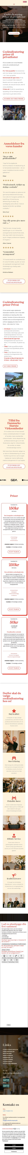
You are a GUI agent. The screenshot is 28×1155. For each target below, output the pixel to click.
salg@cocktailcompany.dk (10, 1120)
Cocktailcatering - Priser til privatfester (14, 15)
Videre (8, 1025)
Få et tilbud (14, 552)
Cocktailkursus (14, 944)
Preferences (14, 1151)
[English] (26, 1)
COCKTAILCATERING (8, 1059)
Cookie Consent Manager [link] (7, 1128)
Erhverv (4, 949)
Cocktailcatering (5, 944)
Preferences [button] (5, 1140)
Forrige (3, 1019)
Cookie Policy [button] (15, 1137)
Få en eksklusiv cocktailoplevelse (14, 281)
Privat (8, 949)
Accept (14, 1145)
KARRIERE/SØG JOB (8, 1057)
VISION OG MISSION (8, 1055)
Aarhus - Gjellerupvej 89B (7, 967)
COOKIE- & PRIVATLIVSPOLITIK (10, 1049)
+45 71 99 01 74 (8, 1111)
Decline (14, 1148)
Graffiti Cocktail (22, 944)
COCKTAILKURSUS (7, 1061)
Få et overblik (14, 33)
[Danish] (24, 1)
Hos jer (16, 967)
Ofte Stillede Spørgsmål (10, 1063)
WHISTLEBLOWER (7, 1053)
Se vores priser (10, 366)
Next (25, 116)
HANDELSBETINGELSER (8, 1051)
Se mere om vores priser (13, 99)
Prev (2, 116)
